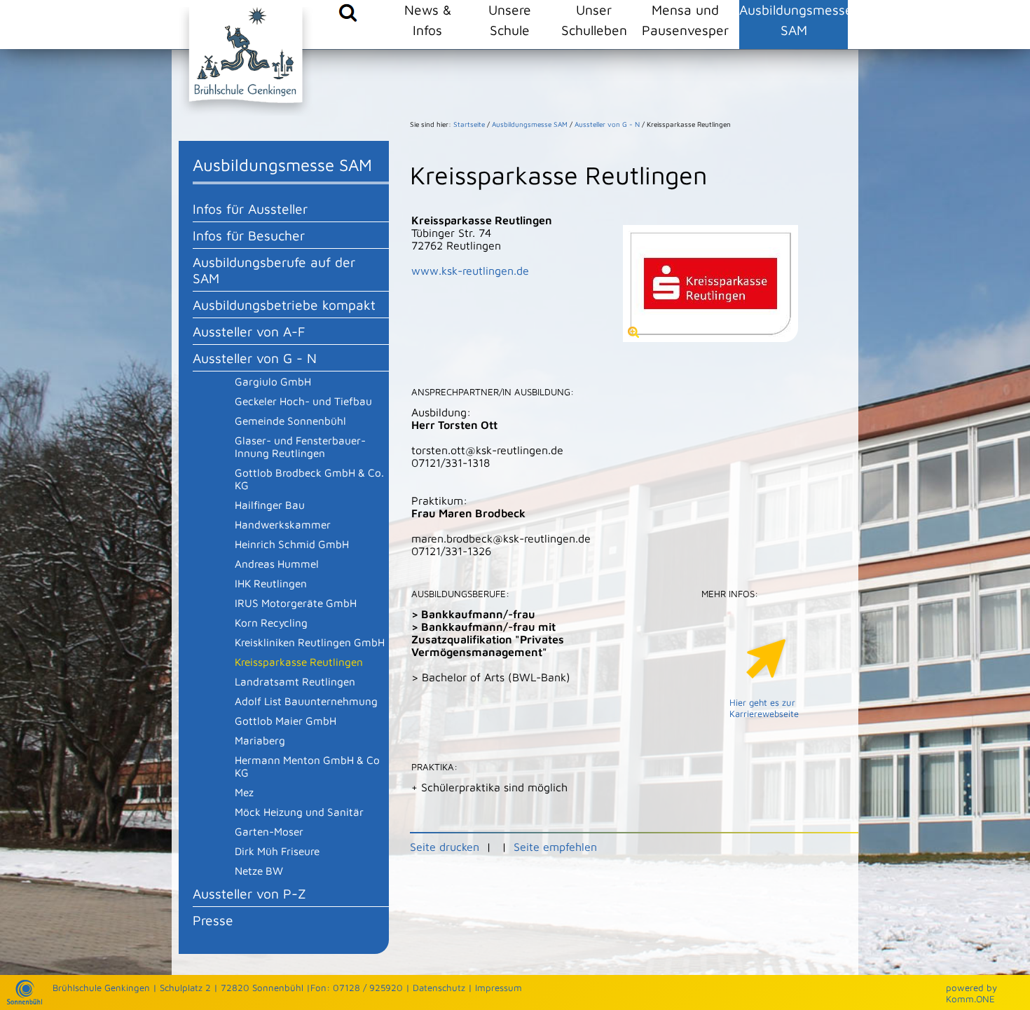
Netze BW (259, 870)
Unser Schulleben (594, 19)
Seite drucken (444, 846)
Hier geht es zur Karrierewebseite (764, 708)
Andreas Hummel (277, 563)
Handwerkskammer (283, 524)
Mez (244, 792)
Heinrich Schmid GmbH (292, 544)
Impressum (498, 987)
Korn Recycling (271, 622)
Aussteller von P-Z (249, 893)
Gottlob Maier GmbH (285, 720)
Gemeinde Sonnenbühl (290, 420)
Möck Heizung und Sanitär (299, 811)
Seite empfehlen (555, 846)
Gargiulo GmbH (273, 381)
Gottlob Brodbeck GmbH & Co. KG (309, 478)
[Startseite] (24, 1000)
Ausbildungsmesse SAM (793, 19)
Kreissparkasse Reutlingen (299, 661)
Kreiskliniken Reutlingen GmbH (310, 642)
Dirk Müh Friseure (277, 851)
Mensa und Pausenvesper (685, 19)
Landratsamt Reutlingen (295, 681)
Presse (213, 920)
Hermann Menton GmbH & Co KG (307, 766)
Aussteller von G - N (255, 358)
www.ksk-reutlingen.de (470, 270)
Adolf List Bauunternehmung (306, 701)
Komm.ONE (970, 998)
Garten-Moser (269, 831)
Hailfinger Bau (270, 504)
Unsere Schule (509, 19)
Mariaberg (260, 740)
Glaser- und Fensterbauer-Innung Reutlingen (300, 446)
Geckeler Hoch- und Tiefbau (303, 401)
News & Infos (427, 19)
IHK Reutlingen (271, 583)
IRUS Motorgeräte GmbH (296, 602)
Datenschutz (439, 987)
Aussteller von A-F (249, 331)
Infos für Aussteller (250, 208)
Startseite (469, 124)
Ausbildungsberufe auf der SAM (274, 270)
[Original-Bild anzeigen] (710, 338)
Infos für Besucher (249, 235)
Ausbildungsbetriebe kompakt (284, 304)
